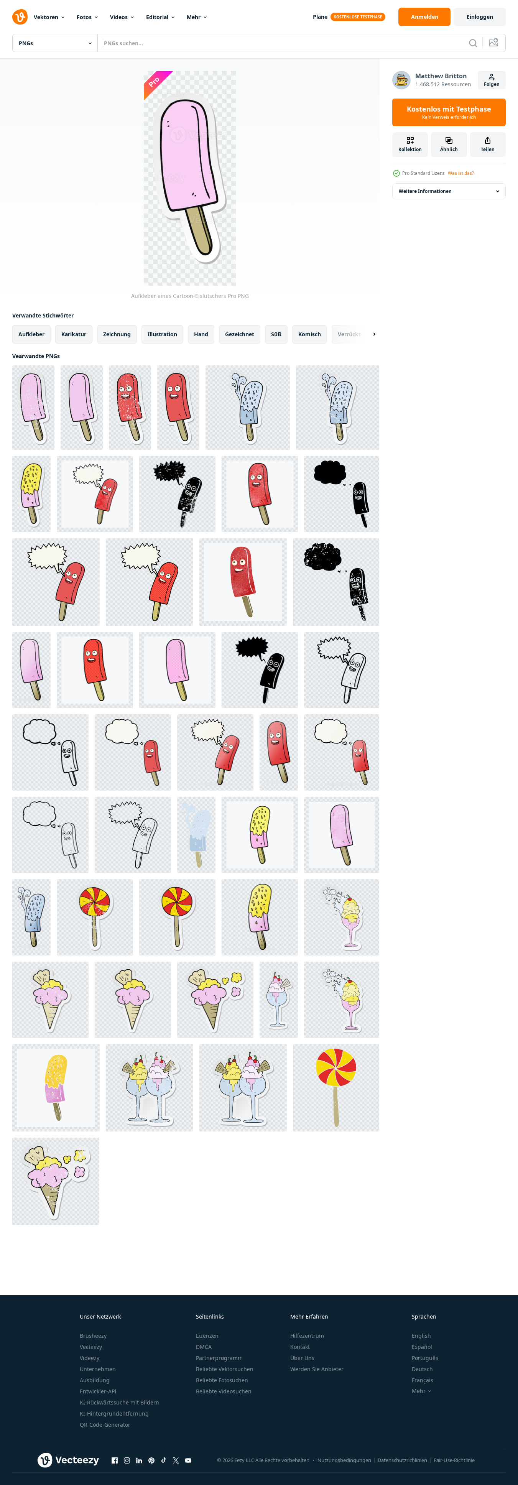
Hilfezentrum (307, 1335)
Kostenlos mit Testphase (449, 112)
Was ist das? (461, 173)
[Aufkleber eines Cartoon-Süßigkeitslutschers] (177, 917)
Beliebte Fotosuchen (222, 1380)
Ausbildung (95, 1380)
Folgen (492, 84)
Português (425, 1358)
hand (201, 334)
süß (276, 334)
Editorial (157, 17)
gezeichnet (239, 334)
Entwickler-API (98, 1391)
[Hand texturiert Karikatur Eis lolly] (341, 835)
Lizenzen (207, 1335)
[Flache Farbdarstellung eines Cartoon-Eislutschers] (196, 835)
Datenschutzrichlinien (402, 1460)
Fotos (84, 17)
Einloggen (480, 16)
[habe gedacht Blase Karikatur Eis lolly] (341, 752)
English (421, 1335)
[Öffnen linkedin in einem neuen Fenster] (139, 1460)
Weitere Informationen (425, 191)
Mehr (194, 17)
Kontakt (300, 1346)
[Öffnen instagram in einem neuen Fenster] (127, 1460)
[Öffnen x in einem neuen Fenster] (176, 1460)
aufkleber (31, 334)
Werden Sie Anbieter (317, 1369)
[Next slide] (367, 334)
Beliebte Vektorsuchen (224, 1369)
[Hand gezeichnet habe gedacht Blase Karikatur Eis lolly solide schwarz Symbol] (341, 494)
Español (422, 1346)
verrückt (349, 334)
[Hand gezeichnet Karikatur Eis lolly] (31, 670)
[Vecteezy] (20, 17)
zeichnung (117, 334)
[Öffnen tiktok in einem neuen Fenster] (164, 1460)
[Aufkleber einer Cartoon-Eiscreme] (133, 1000)
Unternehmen (98, 1369)
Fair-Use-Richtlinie (454, 1460)
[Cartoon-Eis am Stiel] (279, 752)
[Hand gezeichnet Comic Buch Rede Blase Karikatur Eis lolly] (149, 582)
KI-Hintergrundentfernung (114, 1413)
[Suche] (473, 43)
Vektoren (46, 17)
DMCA (204, 1346)
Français (422, 1380)
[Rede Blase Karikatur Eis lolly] (133, 835)
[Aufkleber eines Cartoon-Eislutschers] (82, 407)
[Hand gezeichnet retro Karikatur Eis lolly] (243, 582)
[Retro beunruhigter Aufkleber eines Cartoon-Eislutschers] (33, 407)
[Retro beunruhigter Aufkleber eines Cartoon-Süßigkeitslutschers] (95, 917)
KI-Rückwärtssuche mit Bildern (119, 1402)
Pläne (320, 16)
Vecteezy (91, 1346)
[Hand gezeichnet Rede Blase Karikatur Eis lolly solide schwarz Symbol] (260, 670)
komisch (309, 334)
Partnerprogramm (219, 1358)
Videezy (89, 1358)
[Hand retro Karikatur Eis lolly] (56, 1087)
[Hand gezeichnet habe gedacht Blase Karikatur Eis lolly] (133, 752)
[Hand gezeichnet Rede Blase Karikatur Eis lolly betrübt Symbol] (177, 494)
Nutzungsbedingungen (344, 1460)
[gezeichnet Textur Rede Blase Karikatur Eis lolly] (95, 494)
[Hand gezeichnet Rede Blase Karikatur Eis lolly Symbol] (341, 670)
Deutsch (422, 1369)
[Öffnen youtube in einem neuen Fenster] (188, 1460)
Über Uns (302, 1358)
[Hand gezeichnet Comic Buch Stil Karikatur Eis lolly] (95, 670)
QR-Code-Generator (105, 1424)
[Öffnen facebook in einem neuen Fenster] (115, 1460)
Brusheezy (93, 1335)
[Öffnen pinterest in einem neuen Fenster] (151, 1460)
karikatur (73, 334)
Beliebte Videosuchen (224, 1391)
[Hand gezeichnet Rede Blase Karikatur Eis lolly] (56, 582)
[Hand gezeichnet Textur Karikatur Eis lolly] (260, 494)
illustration (162, 334)
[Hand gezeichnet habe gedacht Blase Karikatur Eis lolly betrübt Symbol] (336, 582)
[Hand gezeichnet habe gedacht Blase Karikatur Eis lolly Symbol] (50, 752)
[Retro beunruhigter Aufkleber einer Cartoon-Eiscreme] (50, 1000)
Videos (119, 17)
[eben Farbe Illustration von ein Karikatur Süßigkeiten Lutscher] (336, 1087)
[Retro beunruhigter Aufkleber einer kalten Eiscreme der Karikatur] (341, 917)
